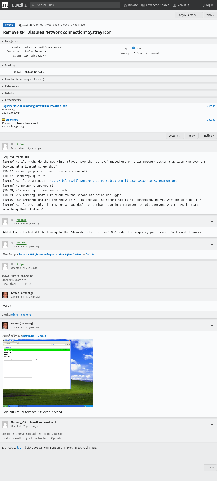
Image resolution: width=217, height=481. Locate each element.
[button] (207, 5)
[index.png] (48, 373)
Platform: (16, 55)
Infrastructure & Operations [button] (42, 47)
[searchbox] (75, 5)
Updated (16, 268)
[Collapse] (212, 146)
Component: (14, 51)
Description (17, 148)
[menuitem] (131, 5)
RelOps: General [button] (35, 51)
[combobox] (75, 5)
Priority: (125, 53)
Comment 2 (17, 246)
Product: (17, 47)
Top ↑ (210, 467)
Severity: (142, 53)
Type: (126, 48)
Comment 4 (17, 327)
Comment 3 (17, 296)
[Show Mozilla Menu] (5, 5)
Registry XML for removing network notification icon (34, 106)
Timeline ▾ (207, 135)
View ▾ (210, 15)
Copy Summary (187, 15)
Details (211, 106)
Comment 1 (17, 223)
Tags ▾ (191, 135)
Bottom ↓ (174, 135)
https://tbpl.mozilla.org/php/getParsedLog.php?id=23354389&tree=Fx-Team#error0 (112, 180)
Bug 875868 (24, 25)
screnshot (11, 119)
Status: (18, 71)
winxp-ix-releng (21, 314)
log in (20, 447)
